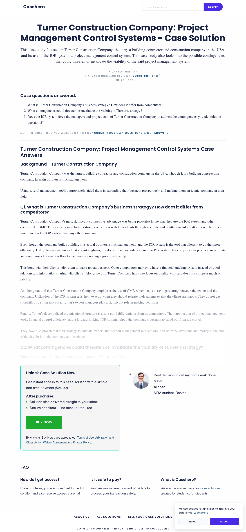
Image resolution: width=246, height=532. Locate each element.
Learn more (201, 513)
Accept (225, 521)
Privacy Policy (82, 442)
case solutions (210, 488)
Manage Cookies (157, 528)
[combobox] (173, 7)
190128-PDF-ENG (145, 76)
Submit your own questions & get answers (131, 133)
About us (82, 517)
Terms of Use (85, 437)
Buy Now (44, 422)
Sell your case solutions (150, 517)
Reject (193, 521)
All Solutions (109, 517)
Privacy (117, 528)
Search (213, 7)
